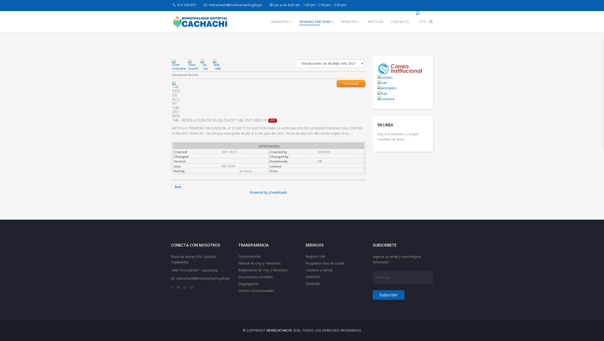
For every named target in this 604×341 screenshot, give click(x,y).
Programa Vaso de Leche (325, 263)
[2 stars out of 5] (225, 171)
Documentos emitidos (255, 277)
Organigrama (248, 283)
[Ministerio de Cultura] (403, 83)
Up (206, 68)
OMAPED (313, 277)
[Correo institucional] (403, 69)
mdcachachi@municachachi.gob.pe (235, 5)
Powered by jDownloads (268, 192)
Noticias (376, 21)
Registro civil (315, 256)
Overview (179, 68)
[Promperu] (403, 88)
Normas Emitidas (315, 21)
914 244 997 (186, 5)
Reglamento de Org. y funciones (263, 270)
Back (178, 186)
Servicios (349, 21)
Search (193, 68)
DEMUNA (313, 283)
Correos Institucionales (256, 290)
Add (218, 68)
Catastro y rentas (319, 270)
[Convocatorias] (403, 99)
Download (351, 83)
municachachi (279, 330)
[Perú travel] (403, 93)
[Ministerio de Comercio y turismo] (403, 77)
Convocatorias (249, 256)
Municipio (280, 21)
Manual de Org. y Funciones (259, 263)
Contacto (400, 21)
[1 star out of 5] (223, 171)
